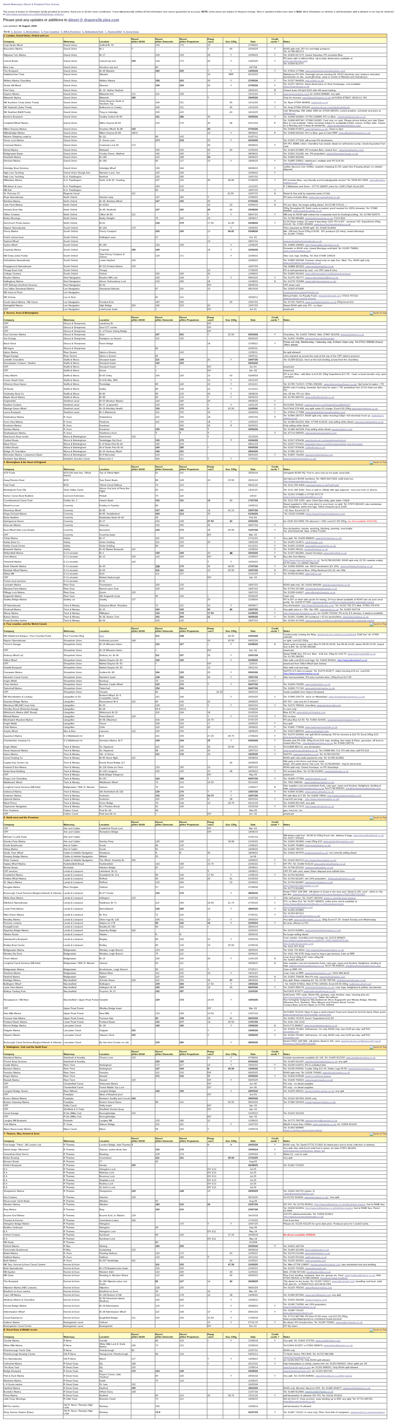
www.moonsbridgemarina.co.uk (320, 1025)
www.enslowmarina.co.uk (319, 266)
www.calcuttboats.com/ (295, 61)
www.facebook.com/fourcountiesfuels (336, 634)
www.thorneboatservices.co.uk (321, 1061)
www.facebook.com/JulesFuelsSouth (330, 107)
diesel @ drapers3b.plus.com (93, 20)
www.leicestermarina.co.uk (336, 584)
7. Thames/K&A (113, 31)
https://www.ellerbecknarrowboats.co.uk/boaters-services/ (314, 904)
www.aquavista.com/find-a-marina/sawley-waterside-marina (343, 602)
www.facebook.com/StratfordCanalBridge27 (327, 404)
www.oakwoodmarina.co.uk (319, 791)
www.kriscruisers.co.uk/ (316, 1197)
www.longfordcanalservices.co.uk (306, 788)
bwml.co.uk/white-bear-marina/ (340, 898)
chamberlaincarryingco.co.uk (318, 743)
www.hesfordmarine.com (332, 976)
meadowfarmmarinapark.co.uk (321, 588)
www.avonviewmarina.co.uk (369, 422)
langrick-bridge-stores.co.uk (319, 1091)
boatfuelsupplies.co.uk (319, 1272)
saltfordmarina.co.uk (316, 1257)
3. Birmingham (31, 31)
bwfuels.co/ (290, 113)
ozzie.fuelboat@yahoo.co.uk (360, 1275)
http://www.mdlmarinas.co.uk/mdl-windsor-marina (339, 1204)
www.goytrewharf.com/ (317, 731)
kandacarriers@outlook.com (325, 1264)
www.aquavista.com (315, 1260)
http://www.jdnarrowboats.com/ (317, 605)
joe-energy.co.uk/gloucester (319, 338)
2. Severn (16, 31)
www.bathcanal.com (315, 1268)
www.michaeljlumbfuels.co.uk (368, 835)
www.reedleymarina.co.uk (307, 919)
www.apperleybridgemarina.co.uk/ (323, 930)
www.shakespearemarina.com (321, 433)
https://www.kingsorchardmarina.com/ (325, 513)
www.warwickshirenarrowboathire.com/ (325, 71)
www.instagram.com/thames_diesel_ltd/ (304, 1150)
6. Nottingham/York (92, 31)
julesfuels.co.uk (319, 102)
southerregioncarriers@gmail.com (301, 292)
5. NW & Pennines (71, 31)
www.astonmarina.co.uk (305, 754)
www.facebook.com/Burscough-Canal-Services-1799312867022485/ (329, 894)
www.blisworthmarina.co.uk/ (316, 97)
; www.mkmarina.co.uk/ (316, 129)
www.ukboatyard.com (343, 1281)
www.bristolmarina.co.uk (317, 1253)
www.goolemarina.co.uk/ (318, 845)
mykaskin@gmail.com (329, 295)
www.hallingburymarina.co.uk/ (320, 281)
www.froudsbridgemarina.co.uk (300, 1307)
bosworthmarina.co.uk (316, 549)
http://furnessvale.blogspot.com (300, 997)
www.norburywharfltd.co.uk (362, 654)
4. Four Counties (50, 31)
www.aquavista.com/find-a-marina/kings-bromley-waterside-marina (339, 620)
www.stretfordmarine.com (318, 973)
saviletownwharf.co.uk (316, 852)
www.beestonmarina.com (361, 1068)
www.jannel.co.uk (329, 609)
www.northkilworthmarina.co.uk (356, 566)
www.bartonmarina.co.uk (356, 616)
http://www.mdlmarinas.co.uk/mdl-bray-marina (329, 1208)
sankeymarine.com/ (342, 429)
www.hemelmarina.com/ (351, 150)
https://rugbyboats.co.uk (296, 86)
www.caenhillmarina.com (318, 1295)
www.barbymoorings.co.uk (319, 218)
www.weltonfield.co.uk (335, 553)
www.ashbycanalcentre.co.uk (320, 546)
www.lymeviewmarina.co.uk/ (319, 987)
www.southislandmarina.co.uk (320, 302)
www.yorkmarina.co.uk (324, 1124)
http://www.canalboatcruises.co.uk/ (302, 916)
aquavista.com (291, 1031)
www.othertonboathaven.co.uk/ (340, 384)
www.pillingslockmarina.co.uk (320, 592)
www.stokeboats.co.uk (336, 771)
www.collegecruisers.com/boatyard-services (328, 273)
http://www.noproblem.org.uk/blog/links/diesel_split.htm (35, 14)
